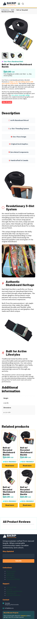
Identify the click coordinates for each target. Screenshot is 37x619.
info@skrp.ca (9, 608)
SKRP (12, 10)
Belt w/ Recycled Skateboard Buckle (9, 451)
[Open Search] (23, 4)
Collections (5, 10)
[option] (12, 55)
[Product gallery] (18, 34)
